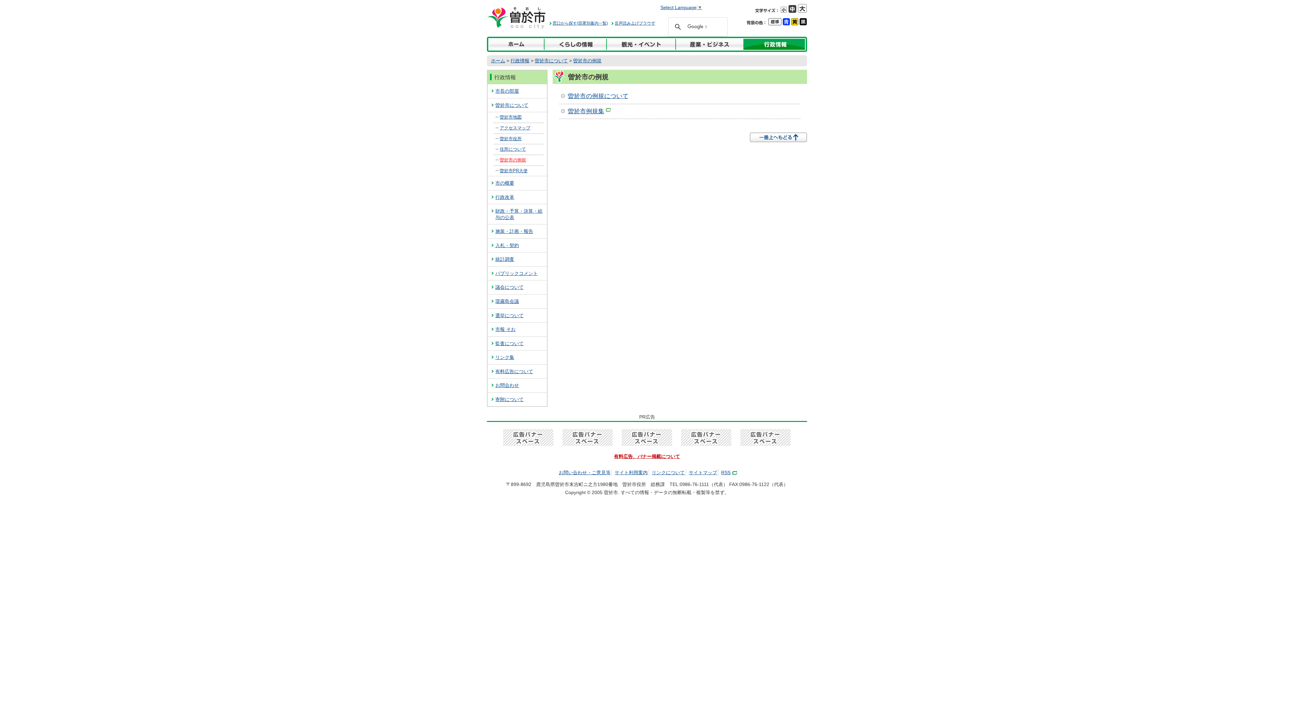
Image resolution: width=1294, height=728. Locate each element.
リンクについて (668, 472)
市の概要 (504, 183)
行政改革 (504, 197)
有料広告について (514, 371)
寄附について (509, 399)
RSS (726, 472)
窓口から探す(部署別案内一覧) (580, 23)
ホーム (498, 60)
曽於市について (551, 60)
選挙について (509, 315)
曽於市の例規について (598, 96)
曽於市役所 (511, 138)
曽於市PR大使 (514, 170)
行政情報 (520, 60)
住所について (513, 149)
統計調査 (504, 259)
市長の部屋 (507, 91)
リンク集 (504, 357)
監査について (509, 343)
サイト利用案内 (631, 472)
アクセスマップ (515, 127)
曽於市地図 (511, 117)
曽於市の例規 (587, 60)
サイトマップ (703, 472)
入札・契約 (507, 245)
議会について (509, 287)
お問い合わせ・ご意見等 (585, 472)
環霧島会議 (507, 301)
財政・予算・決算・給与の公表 (519, 214)
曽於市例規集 (586, 111)
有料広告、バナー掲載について (647, 456)
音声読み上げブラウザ (635, 23)
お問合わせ (507, 385)
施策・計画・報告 (514, 231)
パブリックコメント (516, 273)
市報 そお (505, 329)
